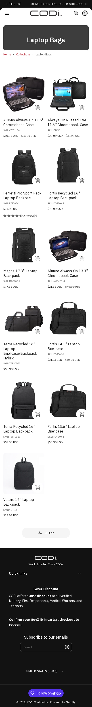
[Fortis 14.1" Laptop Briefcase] (68, 318)
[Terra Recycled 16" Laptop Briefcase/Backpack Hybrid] (23, 318)
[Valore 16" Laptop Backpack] (23, 473)
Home (7, 54)
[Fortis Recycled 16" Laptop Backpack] (68, 167)
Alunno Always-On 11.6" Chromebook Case (23, 122)
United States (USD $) (41, 671)
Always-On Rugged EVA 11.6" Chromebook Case (68, 122)
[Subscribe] (67, 647)
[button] (7, 13)
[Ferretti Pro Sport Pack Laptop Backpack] (23, 167)
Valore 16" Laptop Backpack (18, 502)
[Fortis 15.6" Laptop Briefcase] (68, 400)
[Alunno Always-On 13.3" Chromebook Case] (68, 245)
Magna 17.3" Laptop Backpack (20, 273)
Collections (23, 54)
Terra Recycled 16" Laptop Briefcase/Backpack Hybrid (20, 351)
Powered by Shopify (63, 702)
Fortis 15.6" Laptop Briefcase (64, 428)
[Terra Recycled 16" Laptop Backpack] (23, 400)
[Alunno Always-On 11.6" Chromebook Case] (23, 94)
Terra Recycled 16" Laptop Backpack (19, 428)
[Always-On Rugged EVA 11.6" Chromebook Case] (68, 94)
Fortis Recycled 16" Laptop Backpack (64, 195)
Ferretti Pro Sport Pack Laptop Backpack (22, 195)
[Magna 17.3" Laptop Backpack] (23, 245)
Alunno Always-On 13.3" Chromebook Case (68, 273)
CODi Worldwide (37, 702)
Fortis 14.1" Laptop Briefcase (64, 346)
